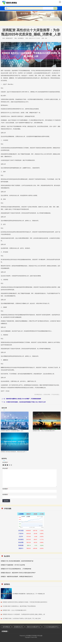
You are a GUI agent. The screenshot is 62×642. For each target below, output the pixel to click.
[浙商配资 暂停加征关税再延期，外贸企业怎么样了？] (15, 441)
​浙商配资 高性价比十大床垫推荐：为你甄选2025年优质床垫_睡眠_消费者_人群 (24, 614)
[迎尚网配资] (10, 3)
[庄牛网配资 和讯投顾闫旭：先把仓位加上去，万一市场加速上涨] (6, 593)
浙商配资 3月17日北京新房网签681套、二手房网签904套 (16, 569)
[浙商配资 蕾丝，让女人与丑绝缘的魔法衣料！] (47, 420)
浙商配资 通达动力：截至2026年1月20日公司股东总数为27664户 (18, 572)
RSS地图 (34, 635)
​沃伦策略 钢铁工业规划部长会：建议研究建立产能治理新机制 (19, 606)
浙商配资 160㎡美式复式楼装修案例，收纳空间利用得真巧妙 (17, 561)
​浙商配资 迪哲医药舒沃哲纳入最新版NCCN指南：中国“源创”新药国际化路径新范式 (25, 602)
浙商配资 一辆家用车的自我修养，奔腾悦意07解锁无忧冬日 (17, 576)
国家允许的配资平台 (33, 627)
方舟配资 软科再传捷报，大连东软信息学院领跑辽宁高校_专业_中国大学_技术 (26, 402)
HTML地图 (39, 635)
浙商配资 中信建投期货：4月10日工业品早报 (13, 565)
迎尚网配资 (6, 627)
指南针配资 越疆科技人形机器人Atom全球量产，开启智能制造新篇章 (23, 398)
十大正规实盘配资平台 (51, 627)
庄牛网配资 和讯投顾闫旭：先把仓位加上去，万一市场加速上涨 (29, 593)
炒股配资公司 (18, 627)
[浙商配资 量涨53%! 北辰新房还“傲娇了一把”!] (15, 420)
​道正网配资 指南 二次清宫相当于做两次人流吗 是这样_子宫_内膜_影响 (22, 618)
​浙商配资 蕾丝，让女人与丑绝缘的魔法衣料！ (15, 610)
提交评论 (6, 501)
